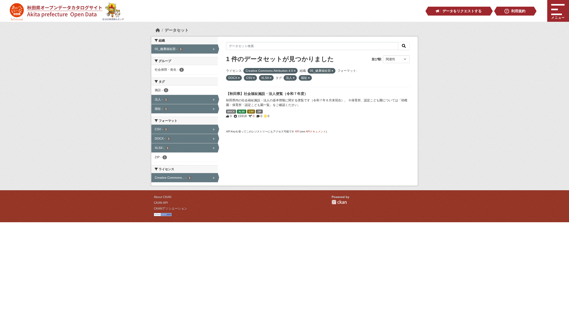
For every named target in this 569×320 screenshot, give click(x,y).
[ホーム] (158, 30)
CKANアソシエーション (170, 208)
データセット (177, 30)
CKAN (339, 202)
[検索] (404, 46)
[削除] (294, 71)
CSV (251, 111)
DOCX (230, 111)
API (297, 131)
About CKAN (162, 197)
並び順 (376, 59)
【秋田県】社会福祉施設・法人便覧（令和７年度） (267, 94)
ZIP (259, 111)
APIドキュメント (316, 131)
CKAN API (161, 202)
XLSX (241, 111)
